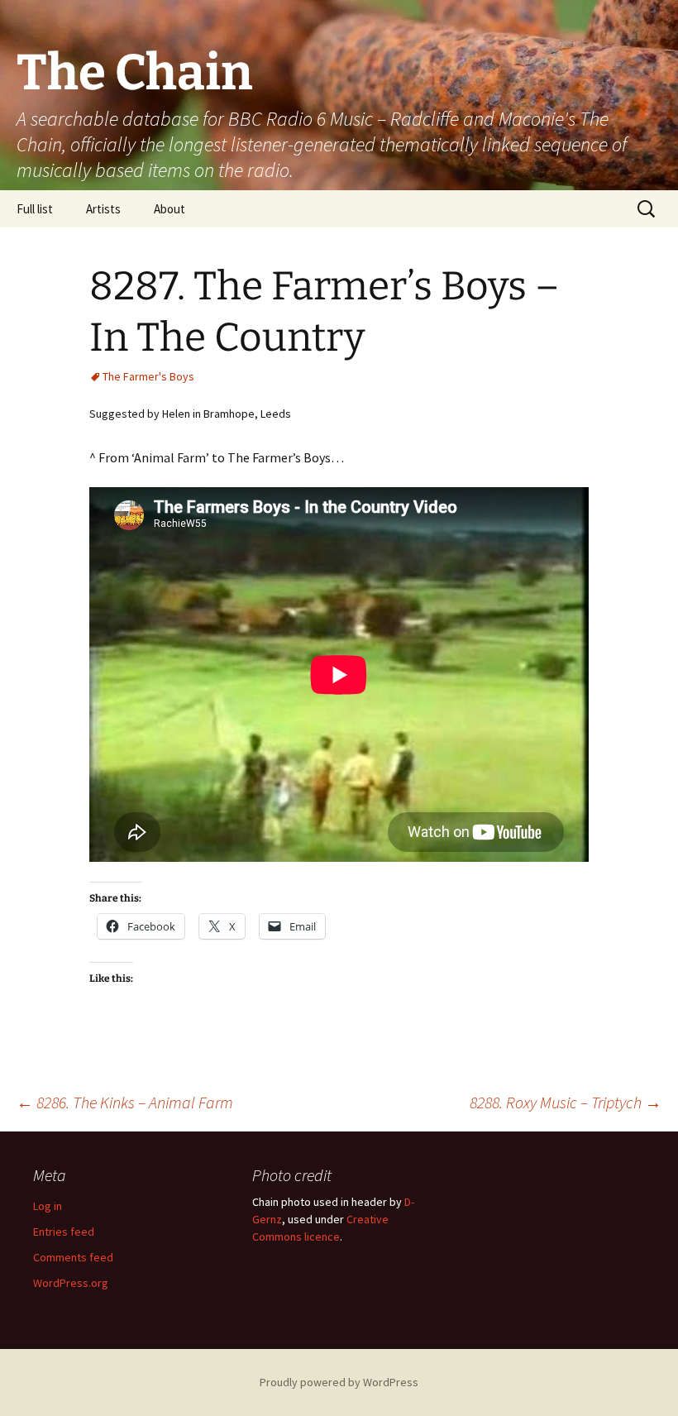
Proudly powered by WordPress (339, 1382)
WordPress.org (70, 1282)
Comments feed (73, 1257)
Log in (47, 1205)
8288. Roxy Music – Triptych (565, 1102)
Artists (103, 209)
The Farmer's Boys (148, 376)
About (169, 209)
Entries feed (63, 1231)
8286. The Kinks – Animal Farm (125, 1102)
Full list (35, 209)
